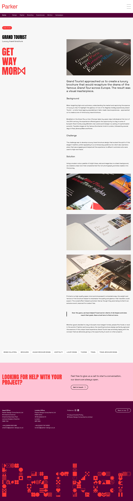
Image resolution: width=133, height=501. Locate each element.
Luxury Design (72, 352)
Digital (22, 15)
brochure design (103, 142)
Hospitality (58, 352)
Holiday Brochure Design (41, 352)
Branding (30, 15)
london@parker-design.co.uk (45, 428)
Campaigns (59, 15)
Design (14, 15)
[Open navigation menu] (129, 6)
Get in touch (78, 387)
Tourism (84, 352)
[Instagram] (75, 410)
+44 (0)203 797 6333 (42, 425)
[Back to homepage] (10, 6)
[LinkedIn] (78, 410)
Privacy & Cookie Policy (75, 415)
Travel (93, 352)
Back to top (122, 410)
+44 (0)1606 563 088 (9, 425)
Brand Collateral (10, 352)
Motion (50, 15)
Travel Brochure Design (108, 352)
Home (4, 15)
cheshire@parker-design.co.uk (12, 428)
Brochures (25, 352)
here (104, 315)
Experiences (40, 15)
